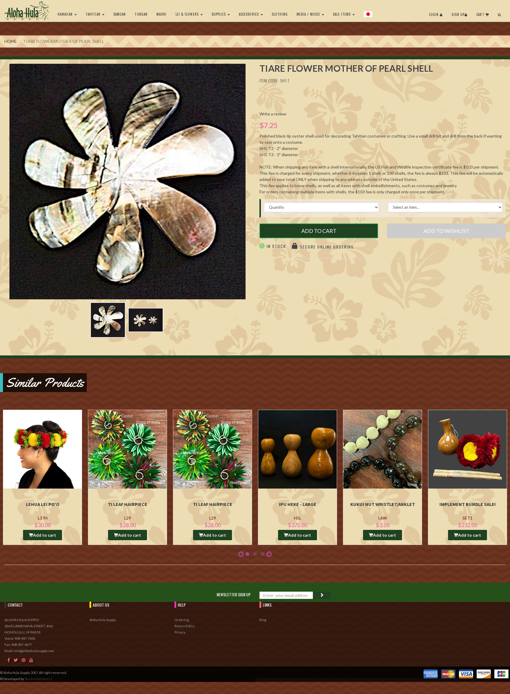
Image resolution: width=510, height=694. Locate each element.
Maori (161, 14)
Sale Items (342, 14)
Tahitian (94, 14)
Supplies (219, 14)
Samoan (119, 14)
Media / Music (309, 14)
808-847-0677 (22, 644)
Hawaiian (66, 14)
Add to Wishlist (446, 231)
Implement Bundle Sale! (467, 504)
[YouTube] (31, 660)
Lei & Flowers (188, 14)
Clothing (280, 14)
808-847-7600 (25, 638)
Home (10, 41)
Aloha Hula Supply (102, 620)
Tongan (141, 14)
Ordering (181, 620)
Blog (262, 620)
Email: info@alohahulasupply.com (29, 651)
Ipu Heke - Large (297, 504)
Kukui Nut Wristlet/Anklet (382, 504)
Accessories (249, 14)
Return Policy (184, 626)
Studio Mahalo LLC (39, 679)
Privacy (180, 632)
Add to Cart (318, 231)
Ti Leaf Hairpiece (127, 504)
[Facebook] (8, 660)
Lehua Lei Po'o (42, 504)
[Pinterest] (24, 660)
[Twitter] (16, 660)
